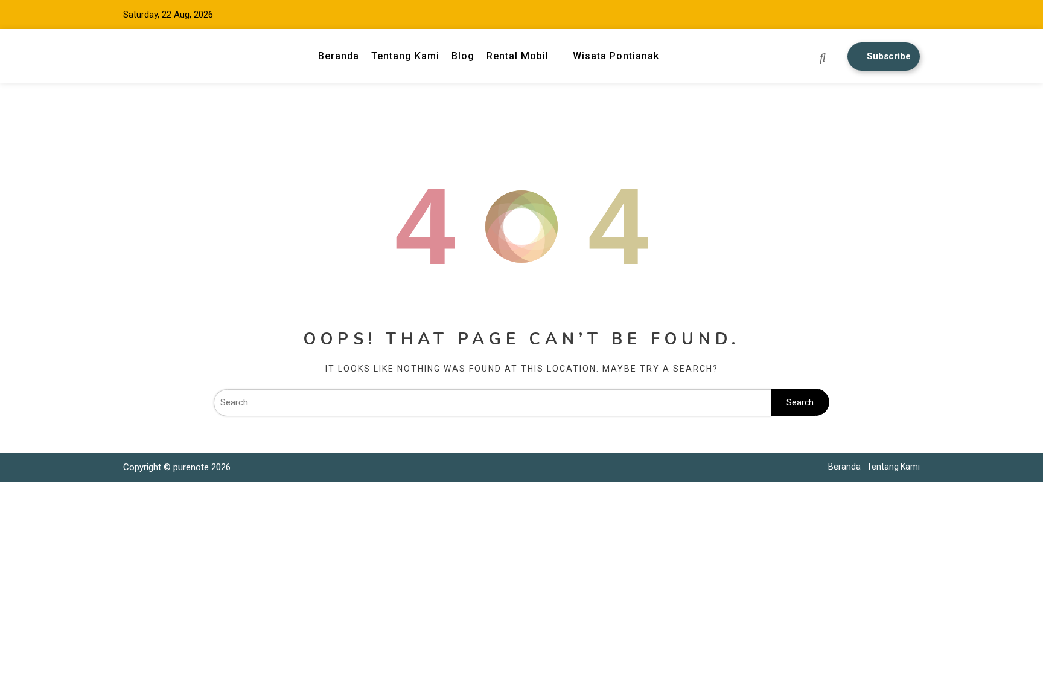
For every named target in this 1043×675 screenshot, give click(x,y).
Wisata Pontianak (616, 56)
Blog (462, 56)
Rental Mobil (517, 56)
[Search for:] (492, 402)
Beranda (338, 56)
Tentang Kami (405, 56)
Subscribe (889, 56)
